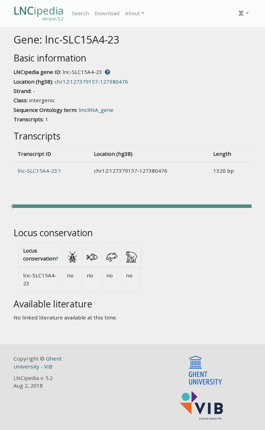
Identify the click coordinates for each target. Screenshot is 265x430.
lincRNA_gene (96, 109)
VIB (48, 366)
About (132, 13)
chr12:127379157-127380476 (91, 81)
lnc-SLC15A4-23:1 (39, 170)
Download (107, 13)
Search (80, 13)
